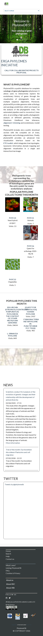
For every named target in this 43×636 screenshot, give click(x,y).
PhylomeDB (21, 628)
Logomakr (14, 624)
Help (8, 556)
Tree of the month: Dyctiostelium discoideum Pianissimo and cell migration (19, 452)
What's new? (11, 565)
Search (8, 554)
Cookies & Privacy (13, 573)
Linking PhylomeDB (13, 568)
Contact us (10, 559)
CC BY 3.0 (28, 624)
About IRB (10, 588)
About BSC (10, 584)
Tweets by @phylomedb (14, 484)
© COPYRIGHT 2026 (21, 631)
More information (13, 443)
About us (9, 580)
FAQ (7, 570)
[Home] (6, 3)
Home (8, 551)
